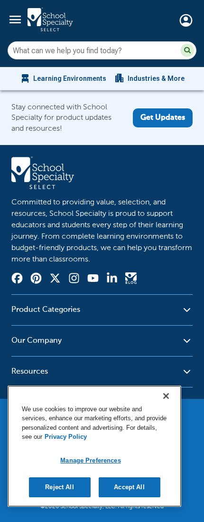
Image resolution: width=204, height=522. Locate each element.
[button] (187, 50)
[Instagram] (74, 279)
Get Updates (162, 118)
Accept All (129, 487)
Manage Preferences (90, 460)
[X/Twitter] (55, 279)
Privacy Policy (66, 436)
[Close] (166, 396)
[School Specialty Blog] (131, 279)
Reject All (59, 487)
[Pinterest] (36, 279)
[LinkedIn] (112, 279)
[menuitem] (62, 78)
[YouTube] (93, 279)
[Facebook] (17, 279)
